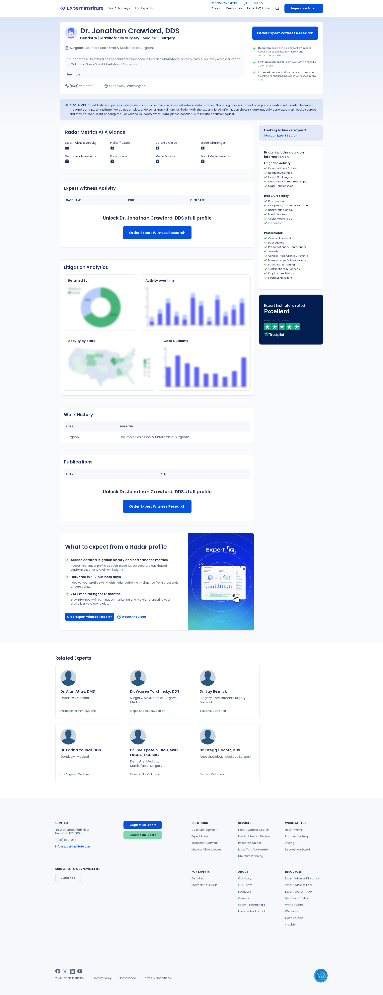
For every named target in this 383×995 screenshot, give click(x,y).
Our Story (244, 878)
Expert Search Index (298, 891)
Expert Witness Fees (299, 885)
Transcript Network (205, 843)
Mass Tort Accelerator (253, 849)
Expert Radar (200, 836)
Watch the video (134, 617)
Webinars (291, 911)
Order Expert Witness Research (285, 33)
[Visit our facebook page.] (57, 971)
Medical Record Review (254, 836)
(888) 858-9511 (254, 3)
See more (73, 74)
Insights (290, 924)
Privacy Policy (102, 978)
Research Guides (250, 843)
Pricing (289, 843)
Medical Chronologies (206, 849)
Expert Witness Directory (302, 878)
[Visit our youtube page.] (79, 971)
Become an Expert (142, 835)
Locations (245, 891)
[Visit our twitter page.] (65, 971)
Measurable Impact (251, 911)
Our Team (245, 885)
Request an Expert (303, 8)
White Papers (294, 905)
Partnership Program (299, 836)
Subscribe (68, 878)
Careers (243, 898)
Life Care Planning (250, 856)
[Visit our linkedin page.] (72, 971)
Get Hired (198, 878)
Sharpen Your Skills (204, 885)
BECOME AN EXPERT (224, 3)
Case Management (205, 830)
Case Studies (294, 918)
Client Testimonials (251, 905)
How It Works (294, 830)
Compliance (127, 978)
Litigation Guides (296, 898)
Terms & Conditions (157, 978)
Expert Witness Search (253, 830)
